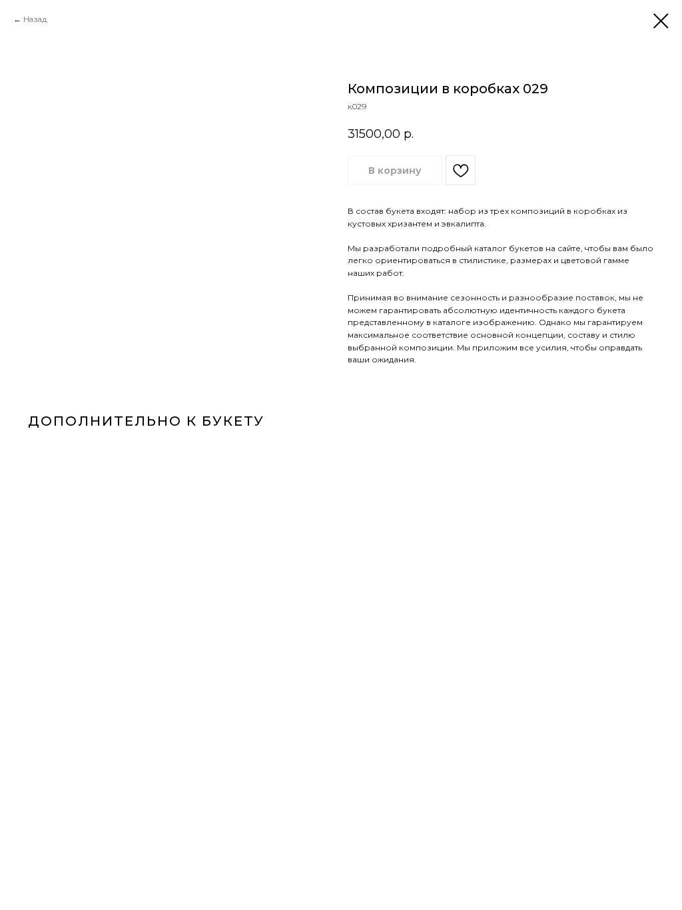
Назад (35, 19)
